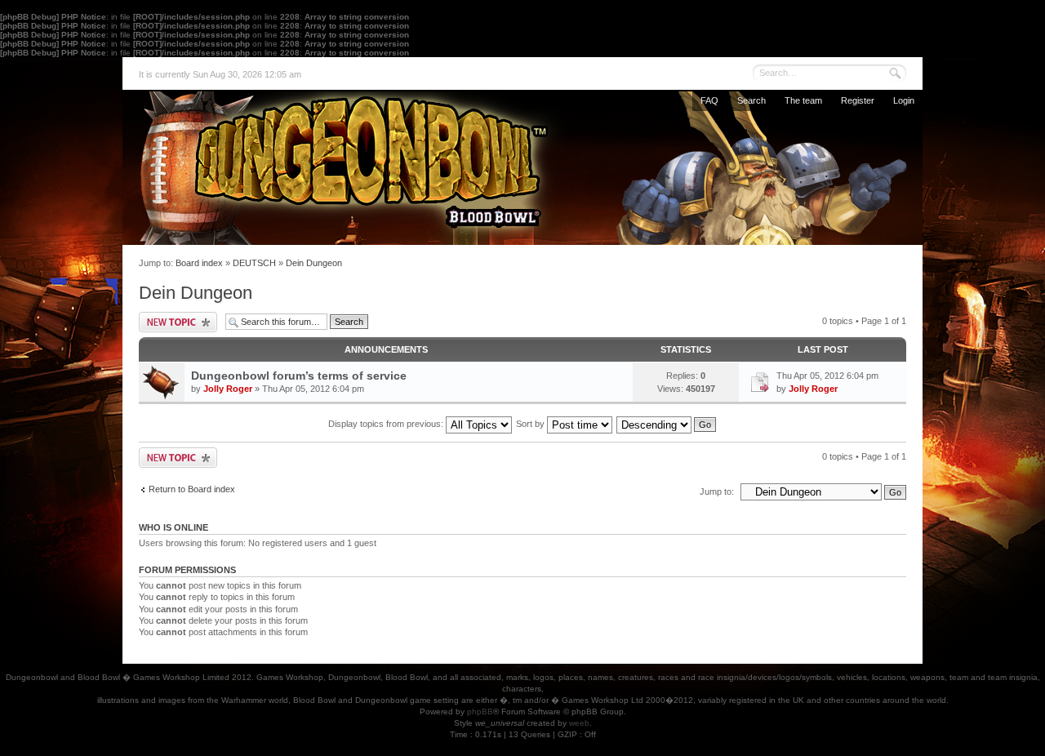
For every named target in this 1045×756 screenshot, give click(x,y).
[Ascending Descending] (667, 424)
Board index (199, 263)
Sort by (531, 424)
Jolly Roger (227, 389)
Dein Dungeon (314, 263)
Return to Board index (192, 489)
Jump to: (717, 491)
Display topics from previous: (387, 424)
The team (803, 100)
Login (903, 100)
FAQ (709, 100)
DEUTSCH (254, 263)
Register (857, 100)
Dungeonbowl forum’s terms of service (299, 375)
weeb (579, 722)
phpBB (480, 711)
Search (751, 100)
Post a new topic (178, 322)
